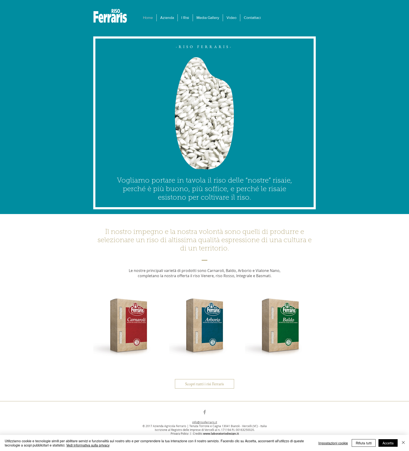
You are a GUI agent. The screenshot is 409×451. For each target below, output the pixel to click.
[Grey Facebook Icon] (205, 412)
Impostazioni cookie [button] (333, 443)
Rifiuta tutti (364, 443)
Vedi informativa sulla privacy (88, 445)
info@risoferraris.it (204, 422)
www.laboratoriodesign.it (221, 434)
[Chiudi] (403, 443)
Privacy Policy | (182, 433)
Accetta (388, 443)
